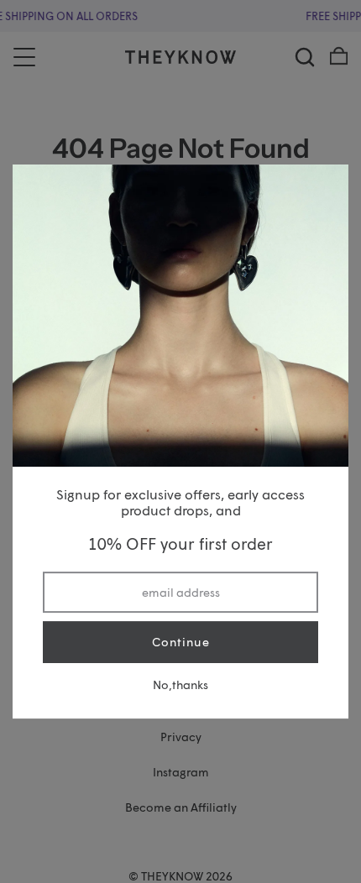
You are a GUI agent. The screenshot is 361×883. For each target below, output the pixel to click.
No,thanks (180, 684)
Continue (181, 642)
